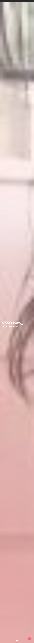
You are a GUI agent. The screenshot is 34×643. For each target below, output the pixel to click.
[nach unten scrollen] (17, 641)
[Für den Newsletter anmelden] (29, 638)
